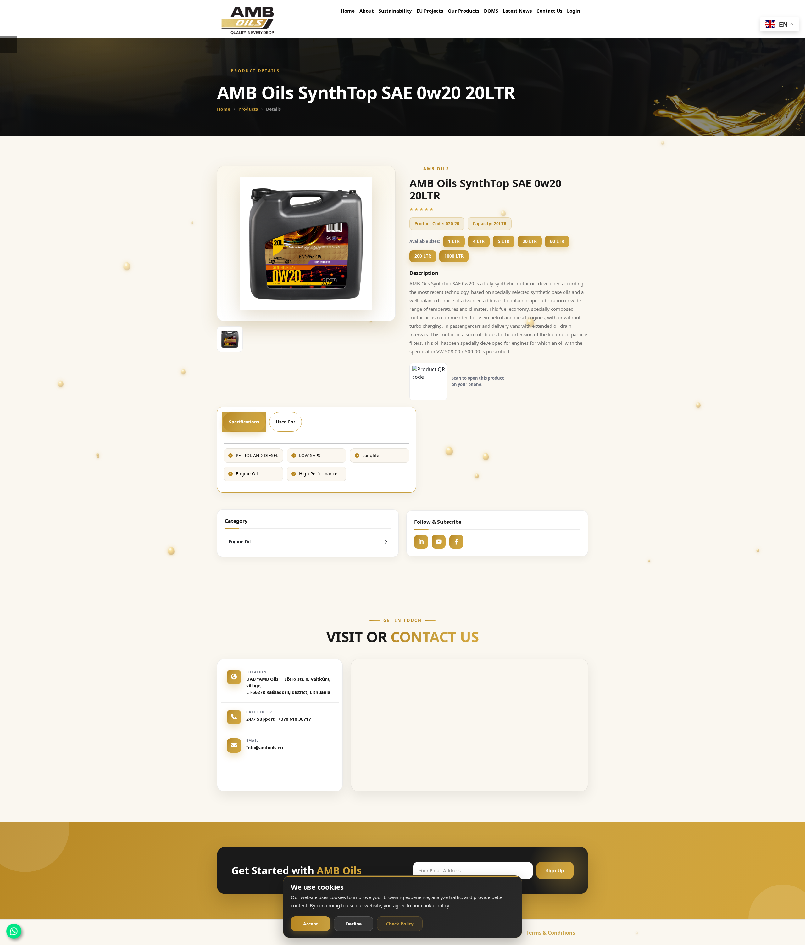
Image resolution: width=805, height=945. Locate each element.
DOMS (491, 11)
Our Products (463, 11)
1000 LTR (454, 256)
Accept (310, 924)
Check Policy (400, 924)
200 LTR (422, 256)
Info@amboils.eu (264, 748)
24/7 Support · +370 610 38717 (278, 719)
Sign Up (555, 870)
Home (348, 11)
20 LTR (530, 241)
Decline (354, 924)
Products (248, 109)
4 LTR (479, 241)
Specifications (244, 422)
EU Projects (430, 11)
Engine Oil (240, 542)
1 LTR (454, 241)
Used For (285, 422)
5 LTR (503, 241)
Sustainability (395, 11)
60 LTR (557, 241)
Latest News (517, 11)
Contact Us (549, 11)
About (366, 11)
